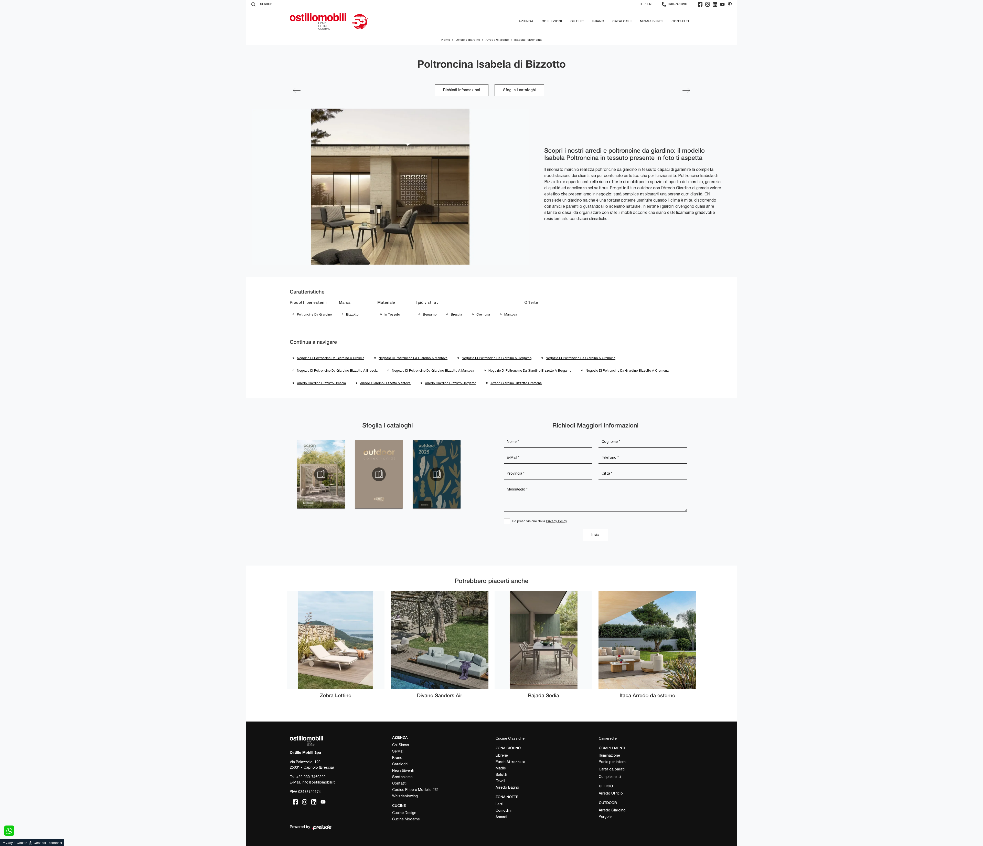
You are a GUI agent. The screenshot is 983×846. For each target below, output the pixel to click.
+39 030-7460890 (311, 777)
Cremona (483, 314)
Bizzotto (352, 314)
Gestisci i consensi (48, 843)
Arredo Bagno (507, 787)
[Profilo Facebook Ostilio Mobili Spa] (700, 4)
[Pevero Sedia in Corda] (686, 90)
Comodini (503, 810)
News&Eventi (652, 21)
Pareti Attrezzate (510, 762)
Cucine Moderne (406, 819)
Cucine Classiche (510, 738)
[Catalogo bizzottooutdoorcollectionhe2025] (379, 474)
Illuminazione (609, 755)
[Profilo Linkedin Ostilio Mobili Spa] (715, 4)
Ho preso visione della (539, 521)
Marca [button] (344, 303)
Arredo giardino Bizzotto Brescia (321, 383)
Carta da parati (612, 769)
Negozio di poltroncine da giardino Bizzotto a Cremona (627, 370)
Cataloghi (622, 21)
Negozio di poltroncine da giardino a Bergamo (496, 358)
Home (445, 39)
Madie (501, 768)
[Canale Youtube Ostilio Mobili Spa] (722, 4)
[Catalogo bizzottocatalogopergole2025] (321, 474)
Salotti (501, 774)
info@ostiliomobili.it (318, 782)
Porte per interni (612, 762)
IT (641, 4)
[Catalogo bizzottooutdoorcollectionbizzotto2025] (437, 474)
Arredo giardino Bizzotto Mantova (385, 383)
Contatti (680, 21)
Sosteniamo (402, 777)
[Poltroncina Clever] (297, 90)
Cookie (22, 843)
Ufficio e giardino (468, 39)
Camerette (608, 738)
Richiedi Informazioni (461, 90)
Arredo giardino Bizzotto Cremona (516, 383)
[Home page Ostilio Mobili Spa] (318, 21)
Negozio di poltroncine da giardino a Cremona (580, 358)
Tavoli (500, 781)
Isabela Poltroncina (528, 39)
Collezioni (552, 21)
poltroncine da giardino (314, 314)
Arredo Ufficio (611, 793)
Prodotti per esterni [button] (308, 303)
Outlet (577, 21)
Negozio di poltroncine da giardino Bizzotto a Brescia (337, 370)
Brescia (456, 314)
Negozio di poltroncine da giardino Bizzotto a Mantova (433, 370)
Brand (598, 21)
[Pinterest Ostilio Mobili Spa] (729, 4)
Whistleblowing (405, 796)
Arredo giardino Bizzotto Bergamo (450, 383)
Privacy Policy (556, 521)
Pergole (605, 816)
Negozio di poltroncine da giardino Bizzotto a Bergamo (529, 370)
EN (649, 4)
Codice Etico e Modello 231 (415, 790)
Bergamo (429, 314)
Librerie (502, 755)
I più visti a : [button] (427, 303)
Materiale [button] (386, 303)
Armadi (501, 817)
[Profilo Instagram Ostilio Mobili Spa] (707, 4)
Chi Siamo (400, 745)
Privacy (7, 843)
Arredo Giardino (497, 39)
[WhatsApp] (9, 831)
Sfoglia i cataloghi (519, 90)
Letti (499, 804)
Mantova (510, 314)
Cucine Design (404, 813)
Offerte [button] (531, 303)
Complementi (610, 777)
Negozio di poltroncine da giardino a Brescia (330, 358)
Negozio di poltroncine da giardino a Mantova (413, 358)
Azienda (526, 21)
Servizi (397, 751)
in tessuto (392, 314)
